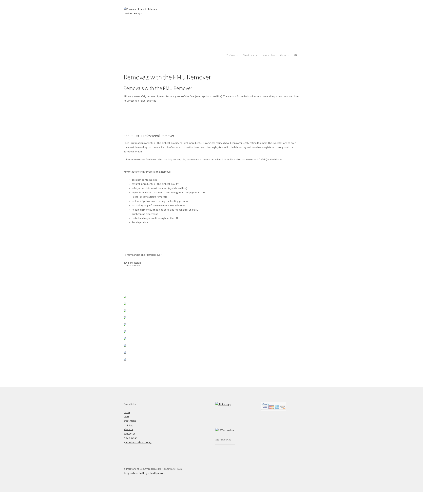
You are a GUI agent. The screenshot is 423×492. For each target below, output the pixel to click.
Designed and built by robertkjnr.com (144, 473)
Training (128, 425)
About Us (284, 55)
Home (127, 412)
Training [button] (231, 55)
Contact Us (129, 433)
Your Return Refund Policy (138, 442)
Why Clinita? (130, 437)
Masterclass (269, 55)
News (126, 416)
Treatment (130, 420)
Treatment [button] (249, 55)
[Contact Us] (295, 55)
